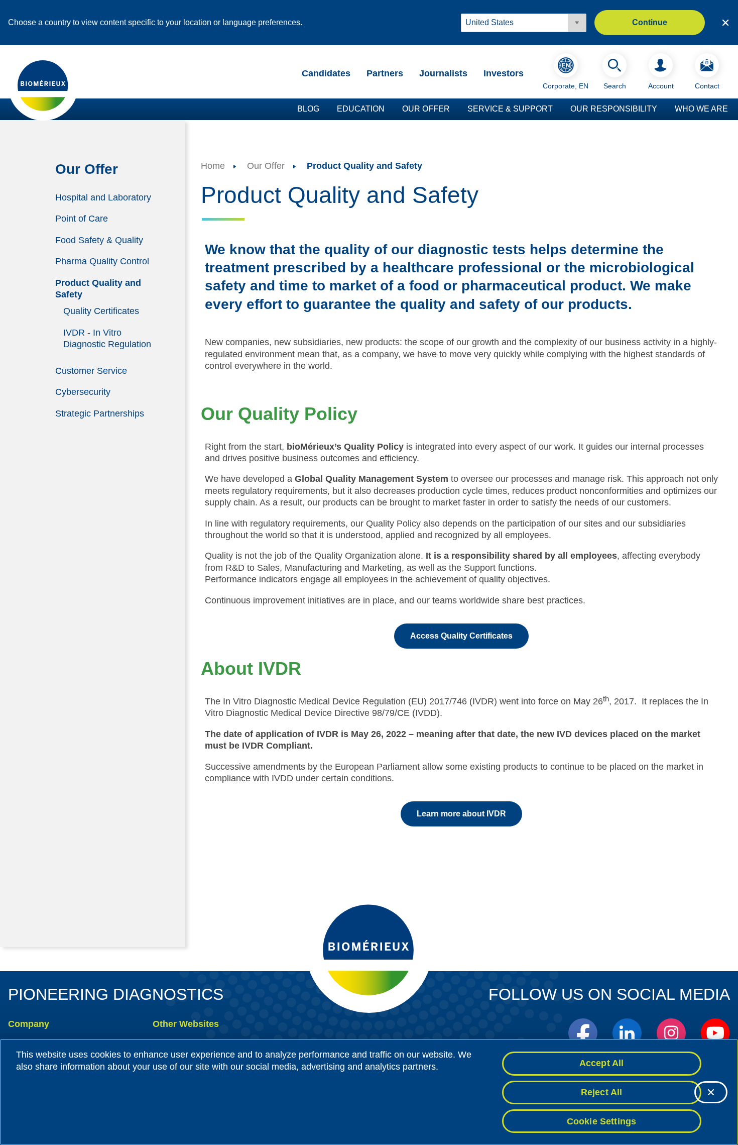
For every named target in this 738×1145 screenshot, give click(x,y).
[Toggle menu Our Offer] (455, 110)
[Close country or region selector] (725, 22)
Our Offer (426, 109)
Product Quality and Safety (98, 288)
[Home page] (43, 85)
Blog (308, 109)
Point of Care (81, 219)
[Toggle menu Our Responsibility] (662, 110)
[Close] (710, 1092)
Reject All (602, 1092)
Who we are (701, 109)
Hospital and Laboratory (103, 197)
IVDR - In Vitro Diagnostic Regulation (107, 338)
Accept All (601, 1063)
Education (361, 109)
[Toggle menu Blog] (324, 110)
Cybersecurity (82, 392)
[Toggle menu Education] (390, 110)
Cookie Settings (602, 1121)
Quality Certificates (101, 311)
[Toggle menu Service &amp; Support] (558, 110)
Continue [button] (649, 22)
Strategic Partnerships (99, 413)
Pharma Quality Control (102, 261)
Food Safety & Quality (99, 240)
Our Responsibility (613, 109)
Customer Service (91, 370)
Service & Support (510, 109)
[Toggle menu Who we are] (733, 110)
